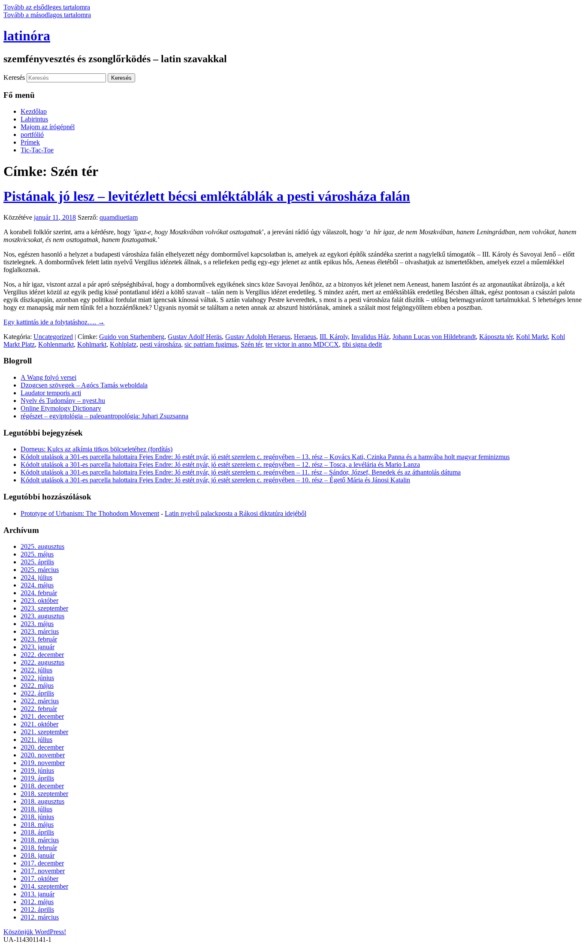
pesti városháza (160, 344)
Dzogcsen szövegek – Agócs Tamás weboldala (84, 385)
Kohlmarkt (91, 344)
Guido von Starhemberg (131, 336)
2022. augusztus (42, 662)
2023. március (40, 631)
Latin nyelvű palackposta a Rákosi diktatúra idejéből (235, 513)
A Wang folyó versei (48, 377)
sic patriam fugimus (210, 344)
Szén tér (251, 344)
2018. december (42, 786)
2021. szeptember (44, 731)
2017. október (39, 878)
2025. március (40, 569)
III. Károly (334, 336)
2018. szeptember (44, 793)
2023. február (39, 639)
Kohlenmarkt (56, 344)
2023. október (39, 600)
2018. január (37, 855)
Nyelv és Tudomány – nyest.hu (63, 400)
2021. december (42, 716)
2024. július (36, 577)
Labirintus (34, 119)
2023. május (37, 623)
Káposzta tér (496, 336)
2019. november (43, 762)
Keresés (14, 77)
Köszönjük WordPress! (34, 931)
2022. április (37, 693)
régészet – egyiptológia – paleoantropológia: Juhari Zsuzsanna (104, 416)
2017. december (42, 863)
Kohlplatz (123, 344)
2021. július (36, 739)
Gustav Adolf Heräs (195, 336)
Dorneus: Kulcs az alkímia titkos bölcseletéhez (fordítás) (96, 449)
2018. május (37, 824)
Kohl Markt (532, 336)
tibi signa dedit (362, 344)
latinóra (26, 35)
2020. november (43, 755)
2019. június (37, 770)
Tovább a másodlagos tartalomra (47, 14)
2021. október (39, 724)
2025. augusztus (42, 546)
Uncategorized (53, 336)
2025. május (37, 554)
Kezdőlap (34, 111)
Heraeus (305, 336)
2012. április (37, 909)
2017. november (43, 870)
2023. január (37, 646)
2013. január (37, 894)
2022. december (42, 654)
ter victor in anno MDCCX (302, 344)
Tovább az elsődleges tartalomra (46, 7)
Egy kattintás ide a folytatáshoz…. (54, 322)
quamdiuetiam (119, 217)
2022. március (40, 701)
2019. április (37, 778)
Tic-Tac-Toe (37, 150)
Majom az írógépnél (48, 126)
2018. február (39, 847)
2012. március (40, 917)
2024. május (37, 585)
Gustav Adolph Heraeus (257, 336)
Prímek (30, 142)
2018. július (36, 809)
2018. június (37, 816)
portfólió (32, 134)
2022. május (37, 685)
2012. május (37, 901)
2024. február (39, 592)
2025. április (37, 562)
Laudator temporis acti (51, 392)
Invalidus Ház (370, 336)
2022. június (37, 677)
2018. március (40, 840)
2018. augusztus (42, 801)
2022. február (39, 708)
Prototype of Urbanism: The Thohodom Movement (90, 513)
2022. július (36, 670)
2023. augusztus (42, 616)
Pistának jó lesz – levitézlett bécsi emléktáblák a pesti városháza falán (206, 196)
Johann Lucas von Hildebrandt (434, 336)
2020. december (42, 747)
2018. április (37, 832)
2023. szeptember (44, 608)
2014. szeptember (44, 886)
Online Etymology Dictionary (61, 408)
